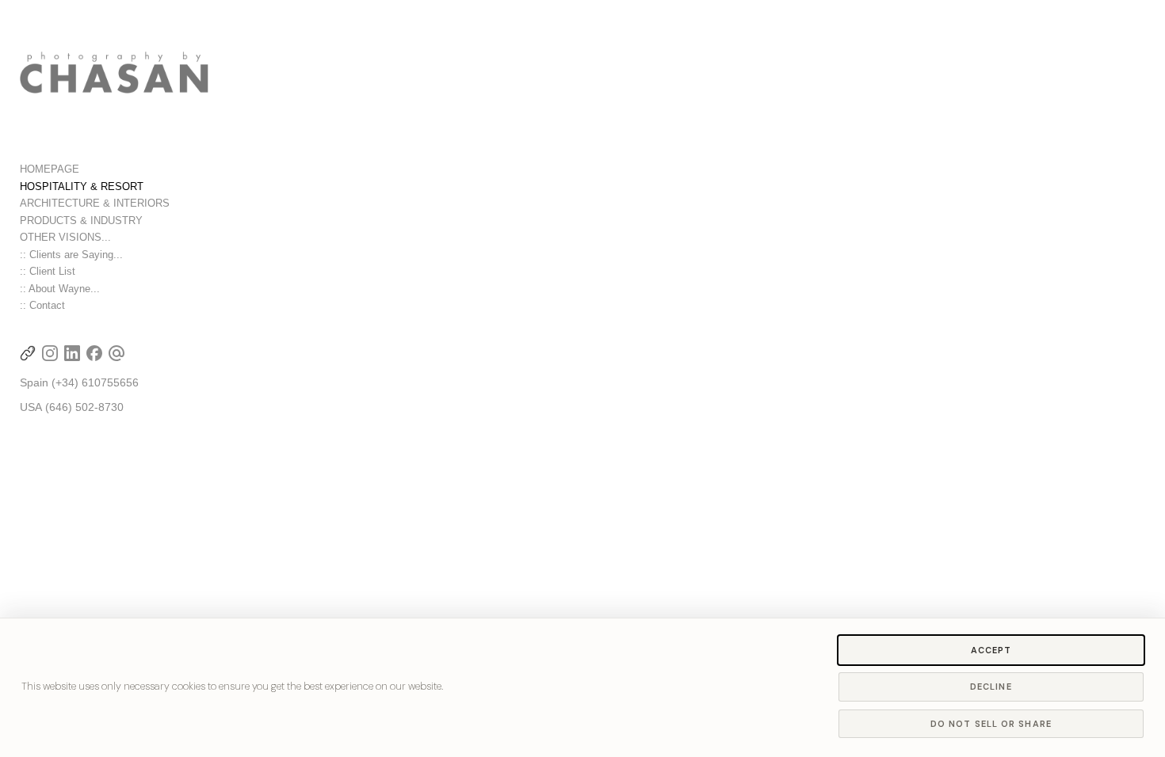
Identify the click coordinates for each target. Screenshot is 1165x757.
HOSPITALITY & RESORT (81, 186)
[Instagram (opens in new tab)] (50, 353)
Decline (991, 686)
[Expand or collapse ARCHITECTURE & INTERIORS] (180, 203)
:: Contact (42, 305)
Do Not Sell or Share (991, 723)
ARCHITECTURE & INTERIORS (95, 203)
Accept (991, 650)
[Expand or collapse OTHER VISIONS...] (121, 237)
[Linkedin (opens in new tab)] (72, 353)
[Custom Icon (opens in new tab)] (28, 353)
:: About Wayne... (60, 289)
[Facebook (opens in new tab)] (94, 353)
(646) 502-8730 (84, 407)
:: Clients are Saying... (71, 255)
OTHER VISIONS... (65, 237)
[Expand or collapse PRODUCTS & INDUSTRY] (153, 221)
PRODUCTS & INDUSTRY (81, 220)
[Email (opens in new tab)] (116, 353)
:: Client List (47, 271)
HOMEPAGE (49, 169)
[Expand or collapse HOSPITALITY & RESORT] (154, 187)
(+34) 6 (70, 382)
